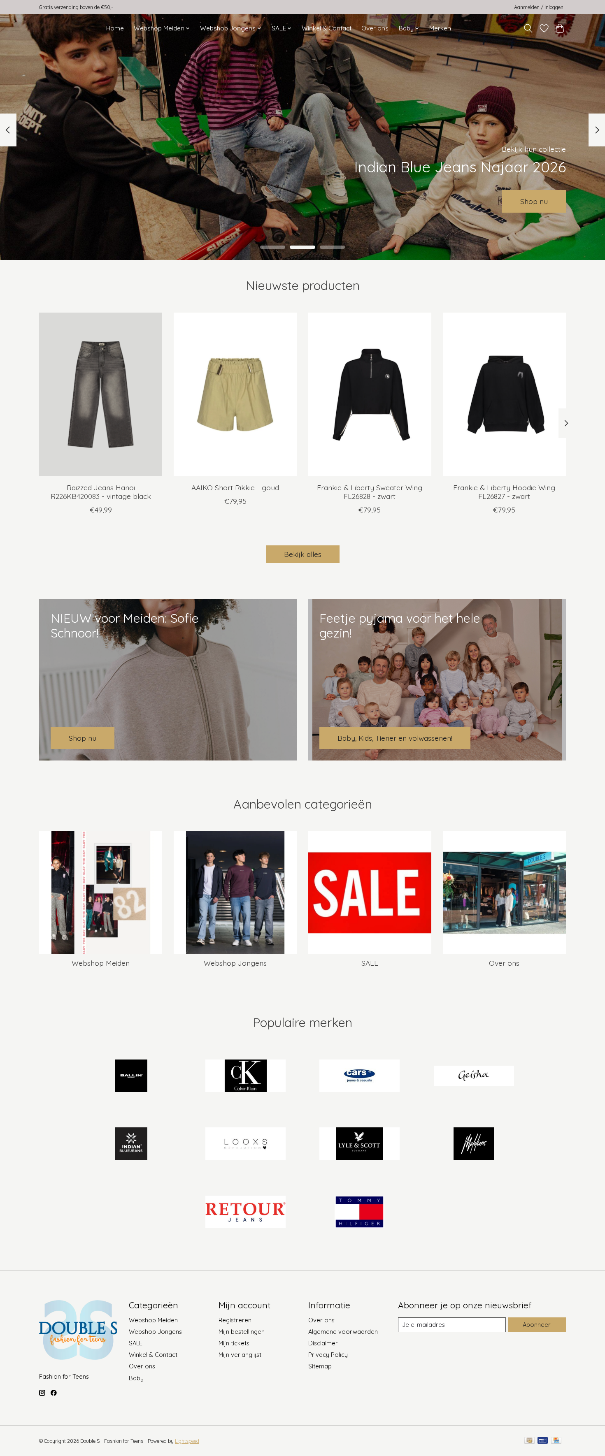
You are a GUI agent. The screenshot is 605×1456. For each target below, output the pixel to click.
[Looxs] (245, 1144)
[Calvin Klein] (245, 1076)
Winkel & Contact (326, 28)
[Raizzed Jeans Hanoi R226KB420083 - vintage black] (100, 394)
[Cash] (529, 1441)
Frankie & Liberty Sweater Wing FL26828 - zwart (369, 492)
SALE (369, 962)
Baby (136, 1378)
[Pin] (543, 1441)
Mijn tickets (234, 1343)
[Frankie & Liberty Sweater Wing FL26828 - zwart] (369, 394)
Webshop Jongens (235, 962)
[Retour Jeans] (245, 1212)
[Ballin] (131, 1076)
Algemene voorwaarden (343, 1331)
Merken (440, 28)
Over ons (375, 28)
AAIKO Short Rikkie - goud (235, 487)
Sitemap (320, 1366)
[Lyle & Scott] (359, 1144)
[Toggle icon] (528, 28)
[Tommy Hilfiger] (359, 1212)
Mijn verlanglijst (240, 1355)
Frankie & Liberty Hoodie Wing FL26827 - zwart (504, 492)
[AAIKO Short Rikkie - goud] (235, 394)
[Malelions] (473, 1144)
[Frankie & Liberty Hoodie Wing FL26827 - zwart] (504, 394)
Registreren (235, 1320)
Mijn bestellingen (242, 1331)
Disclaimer (323, 1343)
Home (115, 28)
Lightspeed (187, 1441)
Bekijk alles (302, 554)
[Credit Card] (556, 1441)
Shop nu (534, 201)
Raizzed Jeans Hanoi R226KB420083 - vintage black (101, 492)
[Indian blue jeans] (131, 1144)
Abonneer (537, 1324)
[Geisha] (473, 1076)
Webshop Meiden (101, 962)
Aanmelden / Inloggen (538, 7)
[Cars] (359, 1076)
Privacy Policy (328, 1355)
